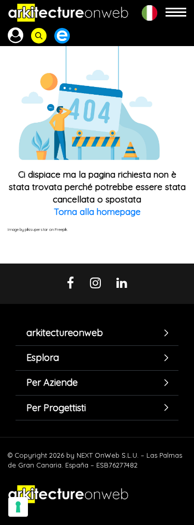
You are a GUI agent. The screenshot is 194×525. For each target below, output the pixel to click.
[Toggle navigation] (176, 12)
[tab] (97, 333)
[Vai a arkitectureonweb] (68, 12)
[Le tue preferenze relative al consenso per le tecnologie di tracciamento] (18, 507)
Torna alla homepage (97, 211)
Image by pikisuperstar (28, 229)
